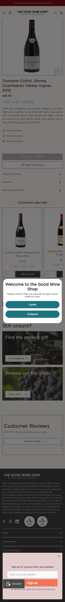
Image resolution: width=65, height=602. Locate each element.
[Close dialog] (59, 556)
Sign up (32, 583)
